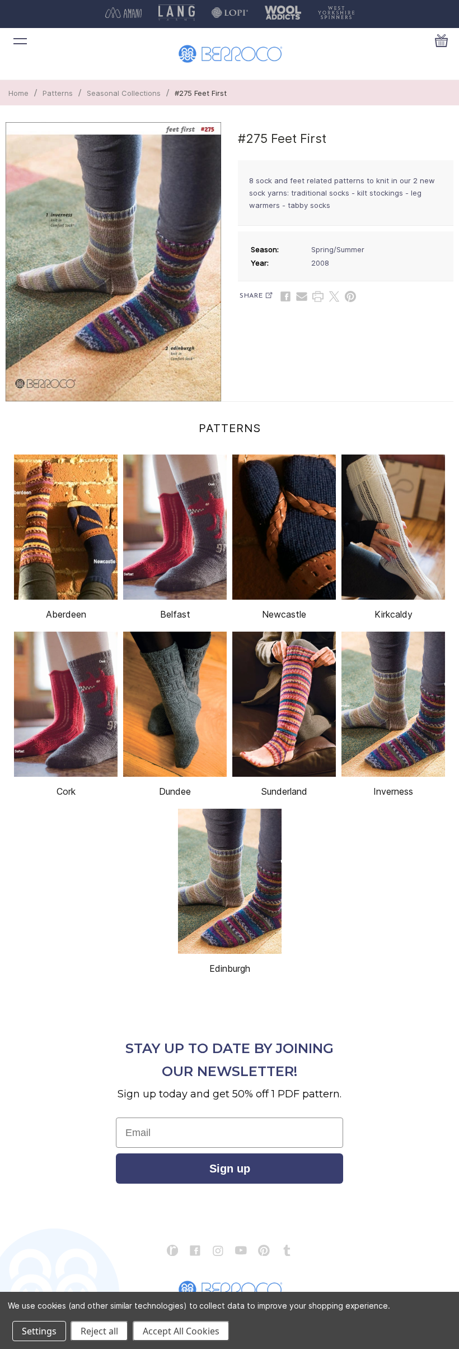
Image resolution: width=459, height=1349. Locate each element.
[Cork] (66, 704)
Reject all (99, 1331)
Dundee (175, 791)
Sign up (229, 1168)
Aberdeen (66, 614)
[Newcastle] (284, 527)
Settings (39, 1331)
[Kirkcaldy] (393, 527)
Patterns (58, 93)
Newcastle (284, 614)
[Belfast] (175, 527)
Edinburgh (229, 968)
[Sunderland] (284, 704)
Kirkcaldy (393, 614)
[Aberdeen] (66, 527)
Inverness (393, 791)
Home (18, 93)
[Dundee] (175, 704)
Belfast (175, 614)
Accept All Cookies (181, 1331)
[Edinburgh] (230, 881)
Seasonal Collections (124, 93)
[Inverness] (393, 704)
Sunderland (284, 791)
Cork (66, 791)
